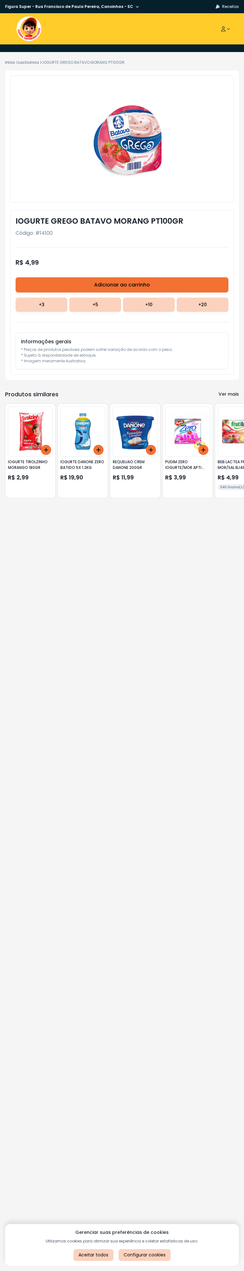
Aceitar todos (93, 1255)
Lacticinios (28, 62)
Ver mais (229, 394)
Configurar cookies (145, 1255)
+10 (148, 304)
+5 (95, 304)
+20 (202, 304)
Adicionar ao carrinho (122, 284)
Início (10, 62)
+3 (41, 304)
